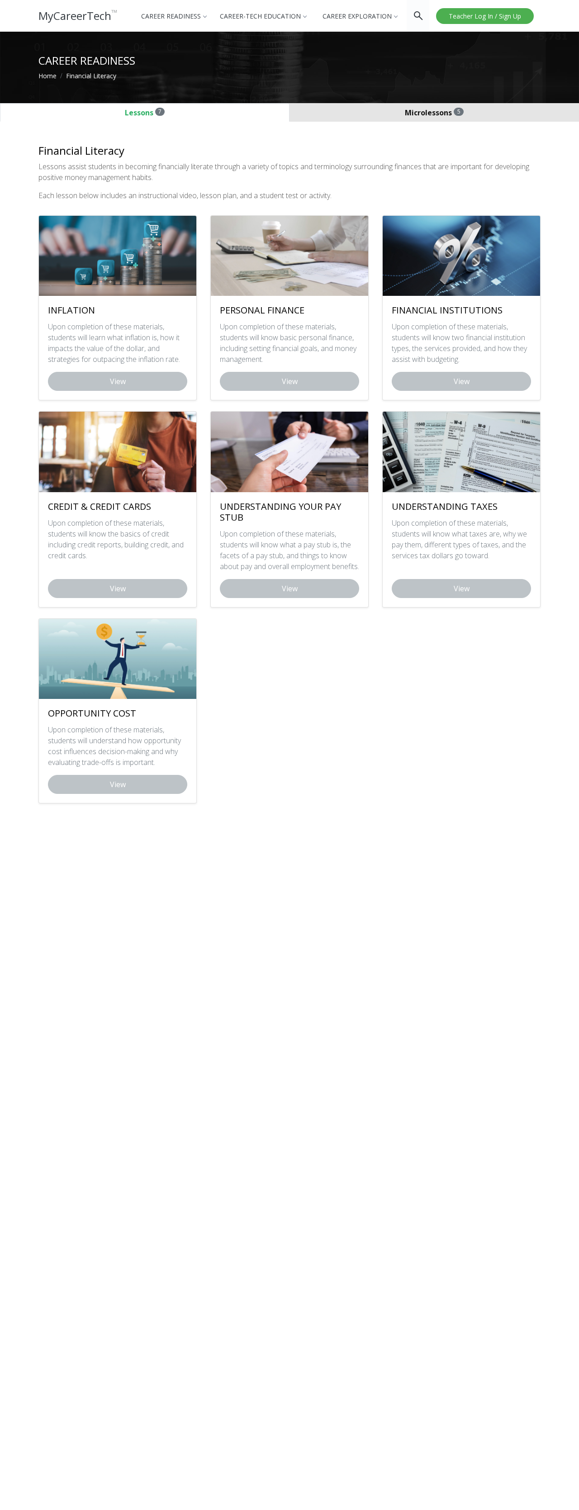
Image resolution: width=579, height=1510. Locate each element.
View (118, 381)
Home (47, 75)
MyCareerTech (78, 15)
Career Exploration (357, 16)
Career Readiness (171, 16)
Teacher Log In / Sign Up (485, 16)
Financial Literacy (91, 75)
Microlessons (432, 113)
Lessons (143, 113)
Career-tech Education (260, 16)
